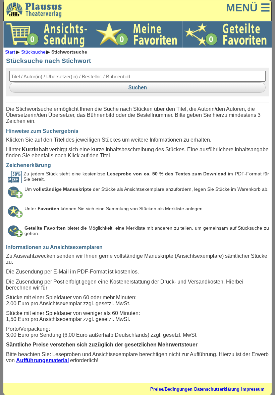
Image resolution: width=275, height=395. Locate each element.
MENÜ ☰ (248, 8)
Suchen (137, 87)
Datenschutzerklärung (216, 389)
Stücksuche (33, 52)
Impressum (253, 389)
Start (10, 52)
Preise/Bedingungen (171, 389)
